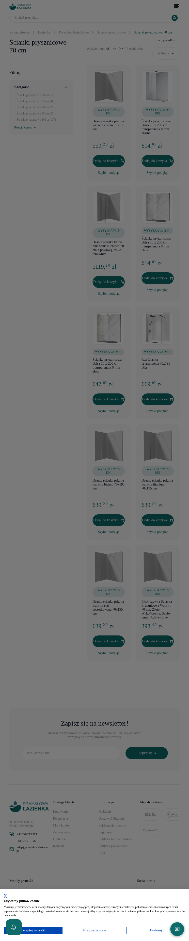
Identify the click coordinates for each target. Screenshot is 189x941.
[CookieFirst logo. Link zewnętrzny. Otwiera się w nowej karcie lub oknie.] (5, 896)
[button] (14, 927)
